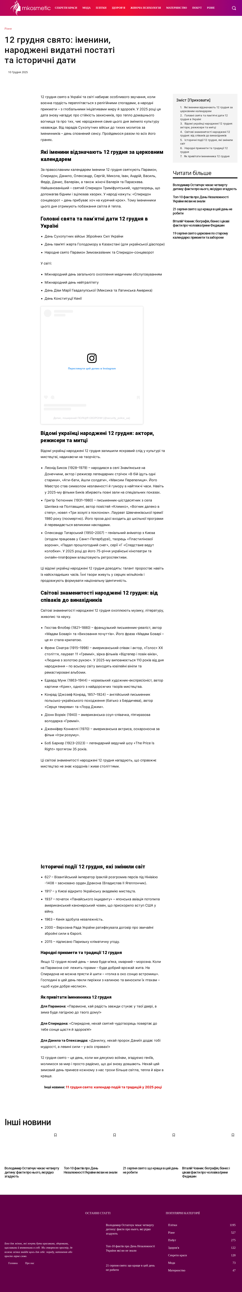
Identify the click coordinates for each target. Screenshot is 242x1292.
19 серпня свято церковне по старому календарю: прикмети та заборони (200, 235)
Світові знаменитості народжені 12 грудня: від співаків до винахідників (205, 133)
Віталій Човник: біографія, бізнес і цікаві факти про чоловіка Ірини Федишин (201, 223)
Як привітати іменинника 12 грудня (207, 156)
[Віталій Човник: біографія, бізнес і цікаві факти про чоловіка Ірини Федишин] (209, 1147)
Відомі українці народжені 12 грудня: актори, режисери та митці (206, 125)
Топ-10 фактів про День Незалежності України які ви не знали (200, 199)
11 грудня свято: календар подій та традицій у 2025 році (114, 1087)
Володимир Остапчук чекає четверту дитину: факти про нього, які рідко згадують (205, 187)
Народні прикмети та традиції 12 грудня (204, 149)
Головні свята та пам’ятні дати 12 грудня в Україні (204, 117)
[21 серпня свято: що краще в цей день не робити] (150, 1147)
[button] (233, 8)
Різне (8, 28)
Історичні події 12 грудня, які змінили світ (206, 141)
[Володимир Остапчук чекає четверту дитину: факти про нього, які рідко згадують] (32, 1147)
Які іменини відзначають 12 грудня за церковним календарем (206, 109)
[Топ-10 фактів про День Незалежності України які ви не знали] (91, 1147)
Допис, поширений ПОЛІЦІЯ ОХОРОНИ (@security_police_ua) (92, 417)
